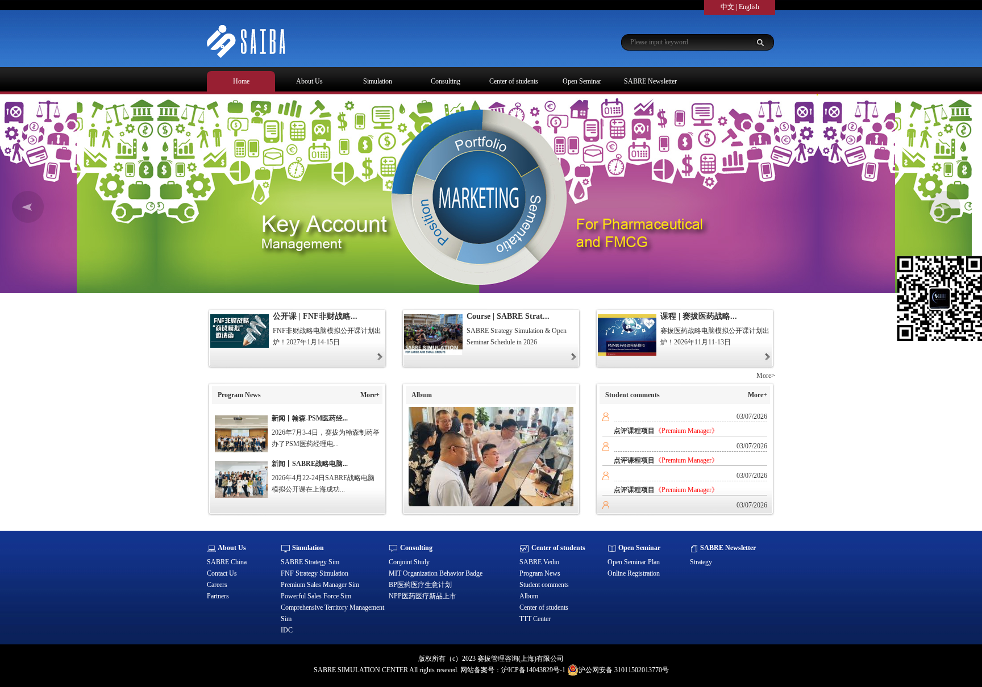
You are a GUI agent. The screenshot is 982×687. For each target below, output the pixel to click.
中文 (727, 7)
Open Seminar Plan (633, 562)
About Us (309, 81)
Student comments (544, 585)
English (749, 7)
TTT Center (535, 619)
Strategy (701, 562)
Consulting (445, 81)
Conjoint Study (409, 562)
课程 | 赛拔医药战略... (698, 316)
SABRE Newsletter (650, 81)
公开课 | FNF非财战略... (315, 316)
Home (241, 81)
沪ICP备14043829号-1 (533, 670)
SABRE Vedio (539, 562)
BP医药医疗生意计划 (420, 585)
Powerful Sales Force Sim (316, 596)
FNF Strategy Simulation (314, 573)
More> (765, 376)
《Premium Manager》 (686, 431)
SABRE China (227, 562)
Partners (218, 596)
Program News (539, 573)
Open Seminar (582, 81)
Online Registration (633, 573)
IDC (287, 630)
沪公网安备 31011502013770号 (624, 670)
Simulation (377, 81)
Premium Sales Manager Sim (320, 585)
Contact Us (222, 573)
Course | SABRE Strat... (508, 316)
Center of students (513, 81)
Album (528, 596)
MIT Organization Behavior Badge (435, 573)
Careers (217, 585)
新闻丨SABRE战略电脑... (310, 464)
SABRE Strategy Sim (310, 562)
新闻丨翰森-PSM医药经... (310, 418)
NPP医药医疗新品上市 (422, 596)
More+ (370, 395)
